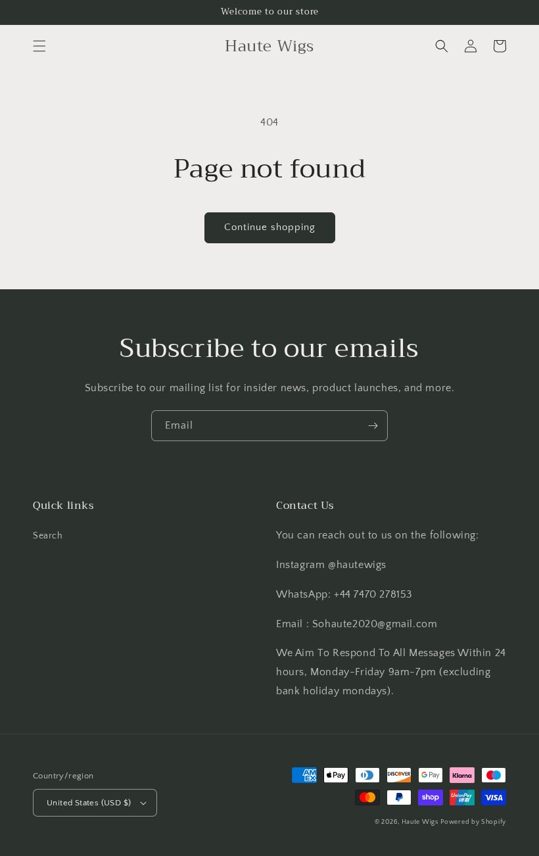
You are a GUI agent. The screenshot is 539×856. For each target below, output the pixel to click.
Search (48, 536)
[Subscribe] (372, 425)
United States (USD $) (89, 802)
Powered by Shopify (473, 822)
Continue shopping (270, 227)
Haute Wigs (420, 822)
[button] (39, 46)
